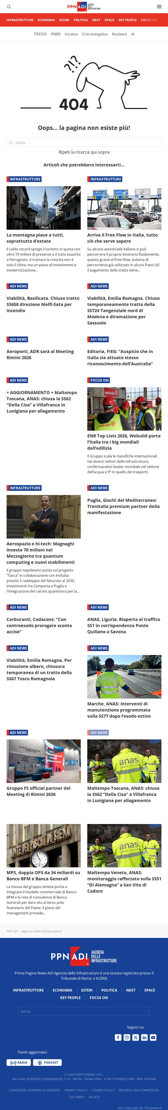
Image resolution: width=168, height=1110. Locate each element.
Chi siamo (76, 1097)
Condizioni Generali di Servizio (34, 1090)
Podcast (50, 1062)
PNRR (55, 34)
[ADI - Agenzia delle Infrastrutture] (84, 956)
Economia (46, 20)
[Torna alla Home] (84, 6)
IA (132, 34)
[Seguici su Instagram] (127, 1037)
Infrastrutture (20, 20)
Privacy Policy (76, 1090)
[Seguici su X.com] (135, 1037)
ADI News (18, 286)
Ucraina (71, 34)
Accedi (94, 1097)
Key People (128, 20)
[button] (9, 6)
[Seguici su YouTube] (153, 1037)
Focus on (149, 20)
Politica (81, 20)
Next (96, 20)
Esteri (64, 20)
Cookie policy (103, 1090)
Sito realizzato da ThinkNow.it (139, 1108)
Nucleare (119, 34)
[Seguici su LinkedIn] (144, 1037)
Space (109, 20)
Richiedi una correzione (139, 1090)
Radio (22, 1062)
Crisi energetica (95, 34)
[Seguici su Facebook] (118, 1037)
